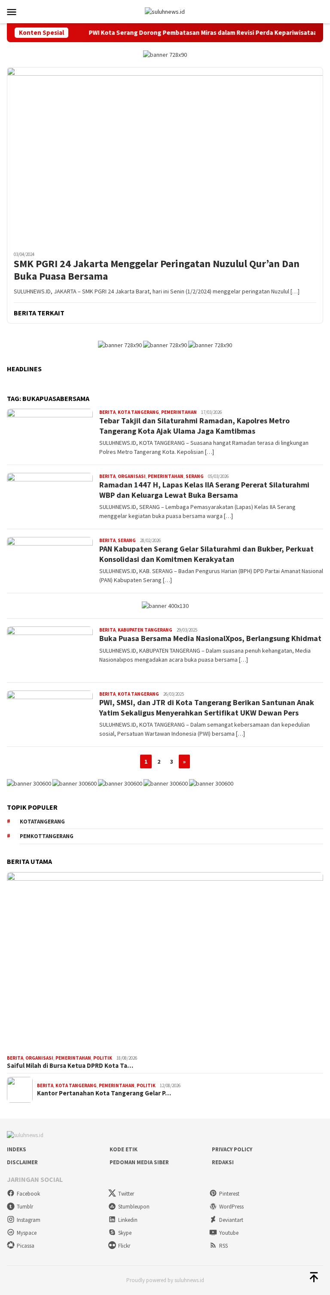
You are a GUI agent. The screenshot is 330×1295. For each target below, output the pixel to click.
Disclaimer (22, 1162)
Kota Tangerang (138, 412)
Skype (124, 1232)
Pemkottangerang (46, 836)
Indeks (16, 1149)
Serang (195, 476)
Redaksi (223, 1162)
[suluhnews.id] (165, 11)
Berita (107, 412)
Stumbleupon (134, 1206)
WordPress (231, 1206)
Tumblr (25, 1206)
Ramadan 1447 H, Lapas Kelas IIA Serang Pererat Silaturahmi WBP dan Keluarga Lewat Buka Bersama (204, 490)
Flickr (124, 1245)
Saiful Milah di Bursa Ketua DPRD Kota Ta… (70, 1066)
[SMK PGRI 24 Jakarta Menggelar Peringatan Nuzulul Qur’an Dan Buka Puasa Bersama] (165, 155)
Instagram (28, 1220)
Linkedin (128, 1220)
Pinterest (229, 1193)
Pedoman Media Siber (139, 1162)
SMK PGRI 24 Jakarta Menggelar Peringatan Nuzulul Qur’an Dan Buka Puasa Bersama (156, 270)
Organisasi (132, 476)
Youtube (228, 1232)
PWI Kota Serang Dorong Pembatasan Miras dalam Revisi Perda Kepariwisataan (188, 33)
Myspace (27, 1232)
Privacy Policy (232, 1149)
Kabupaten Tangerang (145, 630)
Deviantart (231, 1220)
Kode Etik (124, 1149)
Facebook (28, 1193)
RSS (223, 1245)
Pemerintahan (179, 412)
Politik (102, 1058)
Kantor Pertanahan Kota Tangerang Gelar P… (104, 1093)
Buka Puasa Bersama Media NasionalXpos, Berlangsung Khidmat (210, 638)
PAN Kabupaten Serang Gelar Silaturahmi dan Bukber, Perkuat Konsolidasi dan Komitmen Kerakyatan (206, 554)
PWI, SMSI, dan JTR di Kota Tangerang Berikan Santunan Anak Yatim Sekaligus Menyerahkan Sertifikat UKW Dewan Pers (206, 707)
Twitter (126, 1193)
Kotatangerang (42, 821)
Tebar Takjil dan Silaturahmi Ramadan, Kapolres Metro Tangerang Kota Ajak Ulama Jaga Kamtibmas (194, 425)
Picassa (25, 1245)
